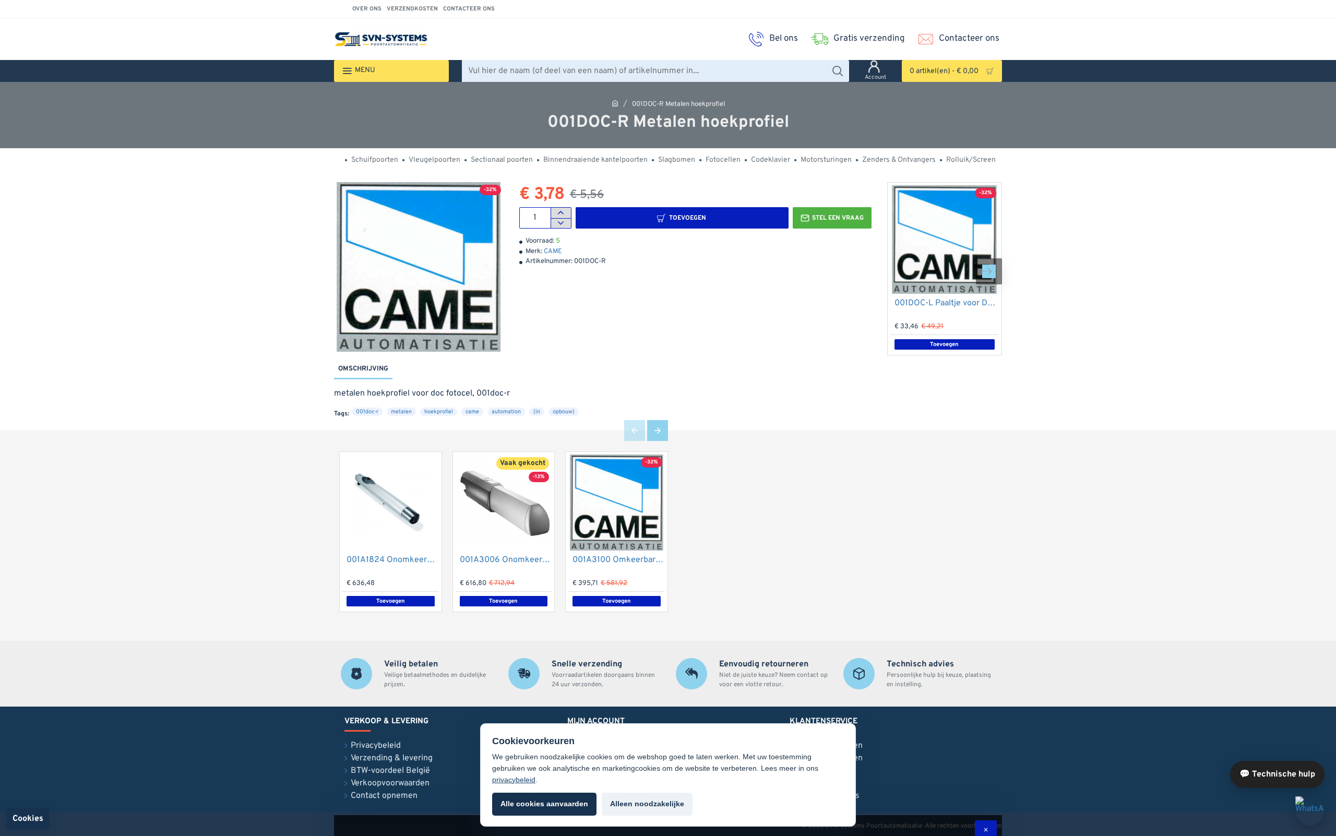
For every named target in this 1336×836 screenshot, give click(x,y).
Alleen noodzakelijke (647, 803)
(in (536, 411)
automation (506, 411)
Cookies (28, 819)
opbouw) (564, 411)
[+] (561, 213)
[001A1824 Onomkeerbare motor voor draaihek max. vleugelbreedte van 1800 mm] (390, 503)
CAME (553, 251)
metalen (401, 411)
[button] (682, 218)
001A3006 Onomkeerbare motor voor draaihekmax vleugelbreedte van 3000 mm (506, 560)
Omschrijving (363, 369)
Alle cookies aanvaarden (544, 803)
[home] (615, 103)
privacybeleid (513, 779)
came (472, 411)
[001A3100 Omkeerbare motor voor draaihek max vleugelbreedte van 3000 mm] (616, 503)
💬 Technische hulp (1277, 774)
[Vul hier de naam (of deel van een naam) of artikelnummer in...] (837, 71)
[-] (561, 223)
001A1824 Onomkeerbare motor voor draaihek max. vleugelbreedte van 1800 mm (393, 560)
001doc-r (367, 411)
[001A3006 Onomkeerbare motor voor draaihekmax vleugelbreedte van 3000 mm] (504, 503)
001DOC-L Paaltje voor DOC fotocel (946, 303)
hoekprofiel (438, 411)
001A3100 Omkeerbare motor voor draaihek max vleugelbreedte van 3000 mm (618, 560)
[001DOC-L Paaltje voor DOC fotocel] (944, 239)
